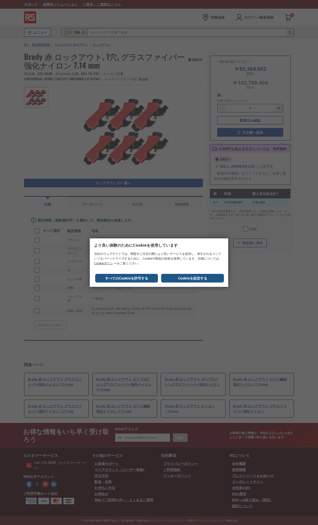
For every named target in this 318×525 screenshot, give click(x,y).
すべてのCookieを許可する (126, 278)
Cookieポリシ (103, 263)
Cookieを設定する (192, 278)
